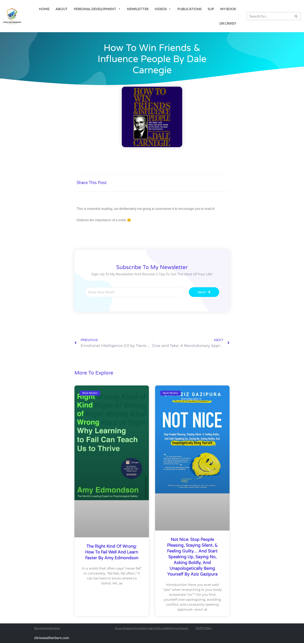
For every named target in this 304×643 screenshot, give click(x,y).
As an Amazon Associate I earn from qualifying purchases (151, 628)
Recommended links (47, 628)
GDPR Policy (203, 628)
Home (44, 9)
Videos (161, 9)
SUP (211, 9)
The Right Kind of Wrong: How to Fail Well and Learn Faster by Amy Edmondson (111, 552)
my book (228, 9)
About (62, 9)
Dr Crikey (227, 23)
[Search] (296, 16)
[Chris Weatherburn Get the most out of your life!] (12, 16)
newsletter (137, 9)
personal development (95, 9)
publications (189, 9)
